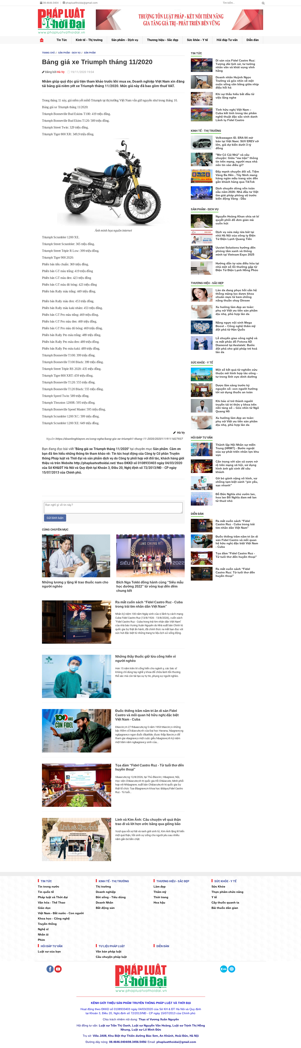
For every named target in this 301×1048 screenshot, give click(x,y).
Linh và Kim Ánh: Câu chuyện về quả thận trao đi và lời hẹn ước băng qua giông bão (148, 822)
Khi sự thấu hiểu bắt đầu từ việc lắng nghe (235, 95)
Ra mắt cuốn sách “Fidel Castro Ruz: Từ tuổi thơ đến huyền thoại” (235, 572)
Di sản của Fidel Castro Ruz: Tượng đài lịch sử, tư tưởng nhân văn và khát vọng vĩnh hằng (235, 65)
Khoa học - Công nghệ (54, 918)
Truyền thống (47, 923)
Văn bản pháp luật (108, 951)
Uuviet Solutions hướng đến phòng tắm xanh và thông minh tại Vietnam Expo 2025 (236, 251)
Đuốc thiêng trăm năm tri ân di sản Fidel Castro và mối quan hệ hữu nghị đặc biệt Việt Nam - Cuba (147, 715)
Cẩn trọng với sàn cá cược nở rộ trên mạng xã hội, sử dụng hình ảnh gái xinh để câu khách (237, 466)
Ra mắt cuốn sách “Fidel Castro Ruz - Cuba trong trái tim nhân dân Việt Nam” (149, 604)
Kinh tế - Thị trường (89, 40)
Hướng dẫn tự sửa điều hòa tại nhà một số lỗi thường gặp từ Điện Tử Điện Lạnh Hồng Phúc (237, 267)
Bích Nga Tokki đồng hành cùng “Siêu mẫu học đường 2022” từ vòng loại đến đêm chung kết (149, 587)
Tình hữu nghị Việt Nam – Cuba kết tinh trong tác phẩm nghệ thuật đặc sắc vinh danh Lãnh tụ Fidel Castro (237, 115)
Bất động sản (105, 907)
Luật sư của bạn (49, 951)
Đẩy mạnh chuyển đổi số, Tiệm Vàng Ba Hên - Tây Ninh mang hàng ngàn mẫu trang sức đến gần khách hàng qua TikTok (237, 176)
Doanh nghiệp (106, 891)
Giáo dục (44, 907)
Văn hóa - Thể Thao (51, 902)
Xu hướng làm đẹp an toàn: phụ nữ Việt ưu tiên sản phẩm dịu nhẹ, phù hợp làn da (236, 310)
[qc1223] (179, 19)
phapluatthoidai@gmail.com (82, 2)
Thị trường (103, 886)
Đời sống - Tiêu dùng (111, 897)
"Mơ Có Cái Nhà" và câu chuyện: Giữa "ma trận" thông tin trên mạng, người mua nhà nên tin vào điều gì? (237, 160)
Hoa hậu (159, 902)
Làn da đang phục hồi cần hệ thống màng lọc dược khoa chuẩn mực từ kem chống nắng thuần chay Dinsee (236, 295)
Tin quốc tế (46, 891)
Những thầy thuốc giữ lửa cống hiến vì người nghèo (145, 659)
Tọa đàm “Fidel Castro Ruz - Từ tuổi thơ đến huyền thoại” (149, 767)
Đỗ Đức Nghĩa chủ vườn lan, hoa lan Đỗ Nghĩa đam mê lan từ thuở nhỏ (236, 497)
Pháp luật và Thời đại (53, 897)
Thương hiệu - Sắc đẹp (162, 40)
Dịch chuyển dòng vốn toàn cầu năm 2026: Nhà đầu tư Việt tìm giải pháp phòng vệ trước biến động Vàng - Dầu (237, 193)
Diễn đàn (253, 40)
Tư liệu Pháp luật (111, 946)
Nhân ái (43, 934)
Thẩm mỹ (160, 891)
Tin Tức (62, 40)
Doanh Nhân (104, 902)
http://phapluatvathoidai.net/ (95, 463)
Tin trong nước (48, 886)
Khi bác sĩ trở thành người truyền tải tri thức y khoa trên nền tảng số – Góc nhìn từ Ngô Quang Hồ (237, 406)
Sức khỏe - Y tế (197, 40)
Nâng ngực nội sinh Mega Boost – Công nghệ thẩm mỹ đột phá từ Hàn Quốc (236, 326)
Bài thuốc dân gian (225, 907)
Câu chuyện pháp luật (111, 956)
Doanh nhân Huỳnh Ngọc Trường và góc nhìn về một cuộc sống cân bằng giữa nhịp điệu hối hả (237, 82)
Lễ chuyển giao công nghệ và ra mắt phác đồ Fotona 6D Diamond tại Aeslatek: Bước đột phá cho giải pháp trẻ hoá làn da (236, 345)
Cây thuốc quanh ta (225, 902)
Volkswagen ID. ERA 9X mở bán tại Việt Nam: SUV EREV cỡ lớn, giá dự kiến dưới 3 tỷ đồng (237, 143)
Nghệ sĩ (43, 929)
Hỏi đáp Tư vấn (227, 40)
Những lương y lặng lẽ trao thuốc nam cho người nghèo (75, 584)
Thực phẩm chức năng (227, 891)
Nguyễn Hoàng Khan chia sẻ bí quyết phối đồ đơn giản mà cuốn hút (237, 220)
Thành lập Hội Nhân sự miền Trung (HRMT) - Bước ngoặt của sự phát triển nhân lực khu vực (237, 450)
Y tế (214, 897)
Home (41, 40)
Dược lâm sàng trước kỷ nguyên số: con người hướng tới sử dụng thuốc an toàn (237, 389)
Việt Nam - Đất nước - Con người (61, 913)
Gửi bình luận (55, 517)
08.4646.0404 (50, 2)
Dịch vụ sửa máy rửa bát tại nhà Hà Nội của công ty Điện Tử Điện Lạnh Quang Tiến (236, 235)
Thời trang (161, 897)
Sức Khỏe (218, 886)
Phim (41, 939)
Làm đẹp (160, 886)
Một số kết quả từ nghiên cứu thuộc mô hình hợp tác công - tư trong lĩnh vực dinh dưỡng (237, 373)
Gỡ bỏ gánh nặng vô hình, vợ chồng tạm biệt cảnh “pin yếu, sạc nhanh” (237, 482)
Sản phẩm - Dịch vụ (124, 40)
